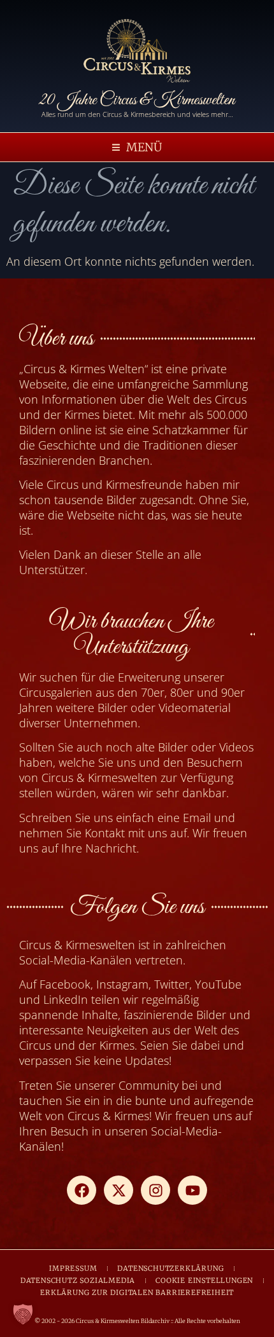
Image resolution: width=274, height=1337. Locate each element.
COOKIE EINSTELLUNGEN (204, 1280)
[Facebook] (81, 1190)
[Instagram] (155, 1190)
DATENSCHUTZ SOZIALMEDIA (77, 1280)
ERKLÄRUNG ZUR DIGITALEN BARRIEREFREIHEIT (137, 1292)
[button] (137, 147)
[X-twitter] (118, 1190)
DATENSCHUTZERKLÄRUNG (170, 1268)
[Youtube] (192, 1190)
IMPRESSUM (73, 1268)
